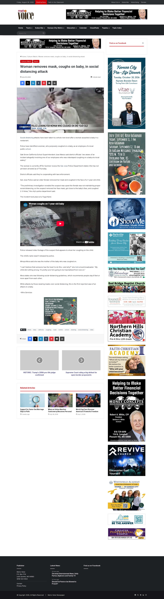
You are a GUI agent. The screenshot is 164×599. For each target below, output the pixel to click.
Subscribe (125, 2)
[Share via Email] (49, 83)
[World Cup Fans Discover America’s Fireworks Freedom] (88, 400)
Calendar (83, 28)
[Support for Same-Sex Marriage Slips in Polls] (32, 400)
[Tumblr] (38, 83)
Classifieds (94, 28)
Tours (28, 28)
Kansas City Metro (55, 28)
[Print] (54, 83)
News (36, 61)
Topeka (105, 28)
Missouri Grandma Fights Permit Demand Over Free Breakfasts (70, 2)
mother (61, 330)
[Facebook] (22, 83)
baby (34, 330)
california (41, 330)
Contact (19, 583)
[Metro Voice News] (25, 14)
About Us (114, 2)
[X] (28, 83)
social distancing (83, 330)
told (76, 267)
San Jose (64, 166)
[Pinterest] (44, 83)
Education (71, 28)
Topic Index (117, 28)
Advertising (135, 2)
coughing (48, 330)
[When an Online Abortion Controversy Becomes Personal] (60, 400)
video (91, 330)
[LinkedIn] (33, 83)
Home (20, 28)
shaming (73, 330)
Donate (143, 2)
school (28, 149)
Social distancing (27, 138)
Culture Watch (32, 56)
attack (29, 330)
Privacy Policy (21, 586)
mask (54, 330)
